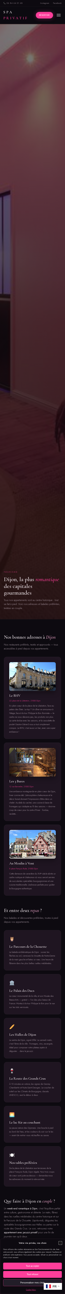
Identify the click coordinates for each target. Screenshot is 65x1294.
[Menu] (58, 15)
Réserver (44, 15)
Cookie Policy (31, 1289)
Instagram (44, 3)
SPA (15, 15)
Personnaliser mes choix (32, 1282)
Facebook (57, 3)
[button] (60, 1242)
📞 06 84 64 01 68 (13, 3)
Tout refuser (32, 1274)
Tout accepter (32, 1266)
